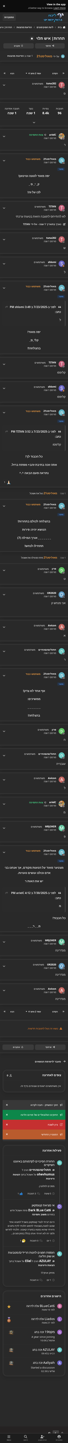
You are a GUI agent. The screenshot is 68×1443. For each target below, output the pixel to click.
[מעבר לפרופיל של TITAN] (62, 208)
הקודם (55, 73)
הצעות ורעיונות (46, 1265)
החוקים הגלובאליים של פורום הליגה (39, 1114)
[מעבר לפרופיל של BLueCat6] (59, 1306)
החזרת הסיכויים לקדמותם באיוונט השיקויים (34, 1163)
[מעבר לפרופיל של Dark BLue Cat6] (59, 1206)
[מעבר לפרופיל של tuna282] (62, 85)
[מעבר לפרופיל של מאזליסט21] (63, 56)
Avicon (52, 625)
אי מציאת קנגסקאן (43, 1205)
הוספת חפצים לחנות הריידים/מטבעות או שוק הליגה (31, 1254)
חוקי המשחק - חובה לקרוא (44, 1105)
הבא (12, 73)
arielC (52, 134)
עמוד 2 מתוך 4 (34, 73)
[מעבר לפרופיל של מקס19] (59, 1332)
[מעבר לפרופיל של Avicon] (62, 627)
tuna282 (51, 83)
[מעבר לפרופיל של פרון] (62, 570)
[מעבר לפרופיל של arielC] (62, 136)
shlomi (52, 262)
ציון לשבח (53, 1124)
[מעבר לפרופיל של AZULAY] (59, 1253)
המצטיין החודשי (49, 1134)
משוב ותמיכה (39, 1214)
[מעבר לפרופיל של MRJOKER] (62, 828)
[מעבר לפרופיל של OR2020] (62, 594)
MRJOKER (50, 826)
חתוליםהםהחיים (47, 649)
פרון (54, 568)
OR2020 (51, 593)
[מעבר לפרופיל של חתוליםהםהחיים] (62, 651)
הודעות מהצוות (15, 55)
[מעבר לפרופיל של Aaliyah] (59, 1362)
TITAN (52, 206)
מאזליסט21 (49, 159)
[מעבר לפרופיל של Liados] (59, 1319)
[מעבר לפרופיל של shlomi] (62, 264)
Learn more (61, 6)
